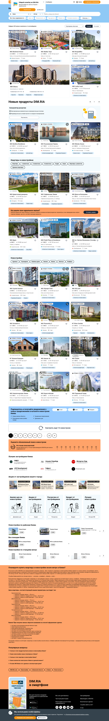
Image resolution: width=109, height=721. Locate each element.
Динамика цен (17, 517)
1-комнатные (25, 163)
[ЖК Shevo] (39, 75)
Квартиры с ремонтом (76, 163)
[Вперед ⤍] (54, 435)
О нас (82, 708)
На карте (96, 26)
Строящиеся (24, 261)
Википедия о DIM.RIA (86, 698)
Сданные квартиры (17, 167)
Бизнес (53, 261)
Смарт (64, 163)
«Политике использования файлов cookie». (77, 714)
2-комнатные (36, 163)
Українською (27, 9)
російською (40, 9)
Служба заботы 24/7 (86, 704)
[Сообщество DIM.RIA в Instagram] (56, 707)
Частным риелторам (61, 698)
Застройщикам (85, 695)
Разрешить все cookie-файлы (25, 717)
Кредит (73, 517)
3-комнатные (47, 163)
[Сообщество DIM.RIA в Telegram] (64, 707)
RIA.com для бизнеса (61, 695)
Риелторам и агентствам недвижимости (63, 702)
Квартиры (15, 163)
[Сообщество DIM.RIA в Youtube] (68, 707)
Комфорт (69, 261)
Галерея (89, 26)
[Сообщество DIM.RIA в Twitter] (71, 707)
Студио (57, 163)
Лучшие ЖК (92, 517)
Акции (36, 517)
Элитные (61, 261)
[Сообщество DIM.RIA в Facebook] (60, 707)
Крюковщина (13, 89)
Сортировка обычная (72, 26)
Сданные (14, 261)
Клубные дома (36, 261)
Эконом (45, 261)
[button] (9, 650)
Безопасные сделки (86, 701)
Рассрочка (54, 517)
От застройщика (47, 2)
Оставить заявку (91, 212)
